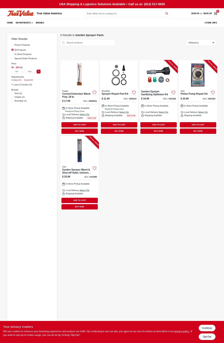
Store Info (211, 23)
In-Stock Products (23, 54)
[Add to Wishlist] (94, 92)
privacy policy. (182, 331)
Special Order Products (25, 58)
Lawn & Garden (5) (23, 84)
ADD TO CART (79, 125)
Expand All (28, 80)
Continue (207, 328)
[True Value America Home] (20, 13)
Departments (23, 23)
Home (10, 23)
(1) (19, 97)
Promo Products (22, 45)
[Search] (167, 13)
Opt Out (207, 336)
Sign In (195, 13)
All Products (20, 50)
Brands (40, 23)
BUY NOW (79, 131)
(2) (18, 93)
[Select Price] (39, 71)
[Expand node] (12, 84)
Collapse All (16, 80)
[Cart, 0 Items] (215, 13)
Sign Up (207, 13)
